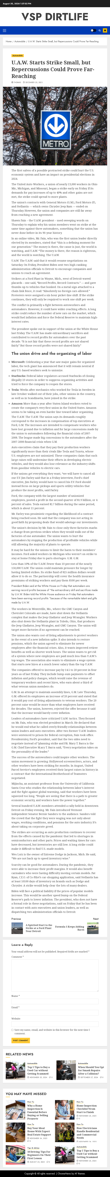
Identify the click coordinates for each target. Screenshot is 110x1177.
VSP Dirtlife (55, 16)
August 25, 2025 (37, 1162)
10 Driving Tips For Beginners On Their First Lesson (39, 1155)
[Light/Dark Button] (93, 30)
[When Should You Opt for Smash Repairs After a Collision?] (66, 1070)
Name (15, 996)
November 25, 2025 (87, 1116)
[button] (4, 30)
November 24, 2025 (38, 1138)
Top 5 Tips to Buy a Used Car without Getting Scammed (38, 1070)
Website (15, 1018)
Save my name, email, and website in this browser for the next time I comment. (52, 1031)
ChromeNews (64, 1173)
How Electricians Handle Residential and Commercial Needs (88, 1133)
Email (15, 1007)
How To (30, 1102)
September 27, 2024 (89, 1077)
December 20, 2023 (34, 82)
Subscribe (105, 30)
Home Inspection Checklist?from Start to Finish (87, 1109)
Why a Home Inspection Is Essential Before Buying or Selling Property (37, 1112)
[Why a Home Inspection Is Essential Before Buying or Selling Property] (15, 1110)
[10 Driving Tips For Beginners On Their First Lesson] (15, 1155)
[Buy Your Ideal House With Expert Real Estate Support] (15, 1132)
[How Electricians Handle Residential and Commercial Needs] (64, 1132)
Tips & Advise (33, 1148)
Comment (17, 956)
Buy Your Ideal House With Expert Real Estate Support (39, 1131)
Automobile (18, 55)
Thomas (17, 82)
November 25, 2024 (38, 1077)
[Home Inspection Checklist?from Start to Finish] (64, 1110)
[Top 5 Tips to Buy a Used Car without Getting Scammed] (15, 1070)
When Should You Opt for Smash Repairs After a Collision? (91, 1070)
